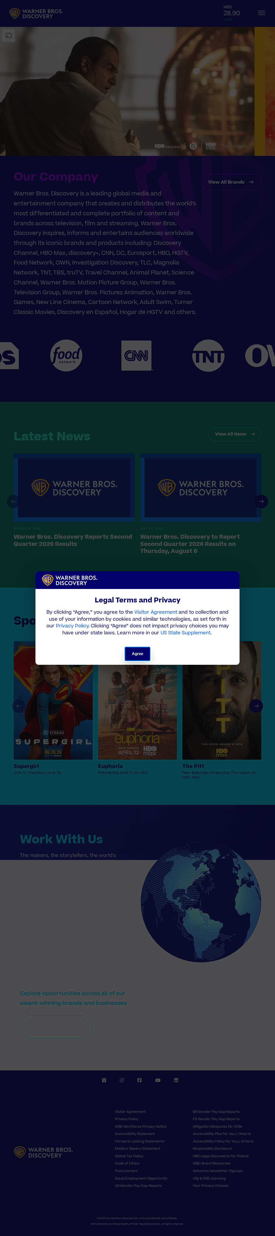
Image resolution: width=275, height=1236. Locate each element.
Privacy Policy (72, 626)
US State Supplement (186, 633)
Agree (137, 653)
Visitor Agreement (155, 612)
